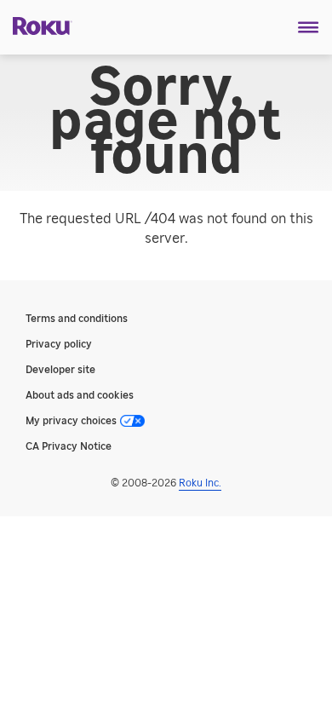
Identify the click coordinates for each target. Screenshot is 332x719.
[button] (308, 27)
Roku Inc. (200, 483)
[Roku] (36, 25)
